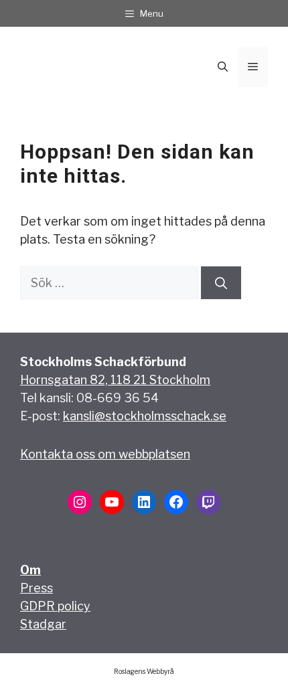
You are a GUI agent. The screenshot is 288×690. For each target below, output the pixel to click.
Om (30, 570)
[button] (223, 67)
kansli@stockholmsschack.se (144, 416)
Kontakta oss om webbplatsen (105, 454)
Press (36, 588)
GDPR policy (55, 606)
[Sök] (221, 282)
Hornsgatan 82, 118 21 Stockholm (115, 380)
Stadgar (43, 624)
